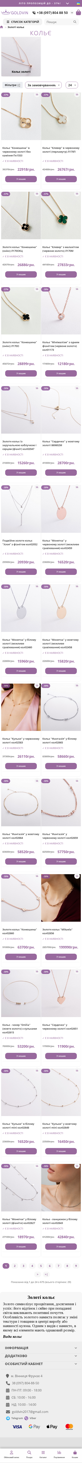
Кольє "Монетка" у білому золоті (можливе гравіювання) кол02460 (19, 643)
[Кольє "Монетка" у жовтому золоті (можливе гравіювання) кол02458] (61, 608)
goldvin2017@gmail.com (30, 1412)
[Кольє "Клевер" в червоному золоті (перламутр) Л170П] (61, 116)
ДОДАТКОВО (16, 1356)
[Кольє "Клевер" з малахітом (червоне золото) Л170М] (61, 215)
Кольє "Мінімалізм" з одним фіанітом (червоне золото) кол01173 (60, 346)
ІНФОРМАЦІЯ (16, 1348)
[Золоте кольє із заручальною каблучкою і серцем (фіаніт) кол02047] (21, 410)
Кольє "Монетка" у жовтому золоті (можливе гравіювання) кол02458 (60, 643)
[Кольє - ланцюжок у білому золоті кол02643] (61, 1187)
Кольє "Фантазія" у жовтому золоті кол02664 (20, 836)
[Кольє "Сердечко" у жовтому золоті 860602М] (61, 410)
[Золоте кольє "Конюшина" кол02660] (21, 898)
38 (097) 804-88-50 (25, 1383)
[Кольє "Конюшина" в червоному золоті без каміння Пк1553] (21, 116)
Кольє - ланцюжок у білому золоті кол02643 (59, 1221)
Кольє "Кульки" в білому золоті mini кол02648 (18, 1125)
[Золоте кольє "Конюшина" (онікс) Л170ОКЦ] (21, 215)
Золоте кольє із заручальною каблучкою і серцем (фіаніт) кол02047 (19, 445)
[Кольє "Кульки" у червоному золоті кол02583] (21, 707)
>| (46, 1274)
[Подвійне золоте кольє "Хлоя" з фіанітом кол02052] (21, 509)
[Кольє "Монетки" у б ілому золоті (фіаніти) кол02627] (21, 1187)
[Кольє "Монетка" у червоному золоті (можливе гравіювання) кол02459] (61, 509)
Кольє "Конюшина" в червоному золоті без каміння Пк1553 (16, 151)
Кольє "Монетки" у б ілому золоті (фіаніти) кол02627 (19, 1221)
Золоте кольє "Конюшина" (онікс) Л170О (19, 344)
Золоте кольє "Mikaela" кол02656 (57, 931)
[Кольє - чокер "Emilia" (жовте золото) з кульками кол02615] (21, 993)
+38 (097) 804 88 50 (52, 12)
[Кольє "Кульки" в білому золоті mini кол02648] (21, 1092)
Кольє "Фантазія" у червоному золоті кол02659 (60, 836)
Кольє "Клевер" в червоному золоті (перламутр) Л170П (60, 149)
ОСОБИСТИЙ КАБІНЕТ (24, 1363)
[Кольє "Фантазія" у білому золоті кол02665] (61, 707)
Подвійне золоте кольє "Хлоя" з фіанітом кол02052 (19, 542)
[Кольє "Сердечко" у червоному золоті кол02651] (61, 993)
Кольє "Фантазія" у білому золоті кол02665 (59, 740)
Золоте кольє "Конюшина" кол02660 (19, 931)
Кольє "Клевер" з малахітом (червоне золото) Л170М (60, 249)
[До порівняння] (37, 94)
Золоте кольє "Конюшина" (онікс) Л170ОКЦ (19, 249)
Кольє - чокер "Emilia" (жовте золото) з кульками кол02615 (19, 1028)
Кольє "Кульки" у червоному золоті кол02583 (20, 740)
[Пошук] (75, 22)
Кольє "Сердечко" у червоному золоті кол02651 (60, 1026)
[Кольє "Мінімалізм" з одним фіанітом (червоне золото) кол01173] (61, 311)
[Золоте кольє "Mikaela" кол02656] (61, 898)
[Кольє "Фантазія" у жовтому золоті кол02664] (21, 802)
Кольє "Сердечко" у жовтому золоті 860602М (60, 443)
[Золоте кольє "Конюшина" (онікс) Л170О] (21, 311)
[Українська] (78, 3)
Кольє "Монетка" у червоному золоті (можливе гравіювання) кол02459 (60, 544)
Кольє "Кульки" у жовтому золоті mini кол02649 (59, 1125)
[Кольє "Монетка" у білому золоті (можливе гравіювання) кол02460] (21, 608)
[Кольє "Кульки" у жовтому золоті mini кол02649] (61, 1092)
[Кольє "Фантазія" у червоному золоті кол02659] (61, 802)
